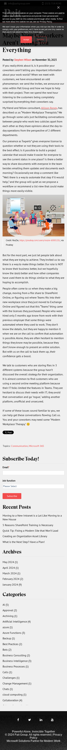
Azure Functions (14, 632)
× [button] (58, 7)
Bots (7, 649)
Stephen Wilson (22, 59)
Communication (19, 445)
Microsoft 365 (36, 445)
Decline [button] (40, 39)
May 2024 (10, 562)
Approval (10, 610)
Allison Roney (49, 108)
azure (8, 627)
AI (6, 604)
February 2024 (13, 579)
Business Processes (16, 666)
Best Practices (12, 644)
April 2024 (11, 567)
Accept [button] (26, 39)
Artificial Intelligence (17, 621)
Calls (7, 672)
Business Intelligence (17, 661)
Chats (8, 689)
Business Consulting (16, 655)
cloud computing (14, 694)
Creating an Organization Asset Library (25, 536)
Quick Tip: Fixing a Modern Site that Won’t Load (30, 530)
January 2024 (12, 584)
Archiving (10, 616)
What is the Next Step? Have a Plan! (24, 542)
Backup (9, 638)
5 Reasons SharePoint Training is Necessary (28, 525)
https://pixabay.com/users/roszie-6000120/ (39, 240)
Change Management (17, 683)
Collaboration (12, 700)
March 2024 (11, 573)
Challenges (11, 677)
